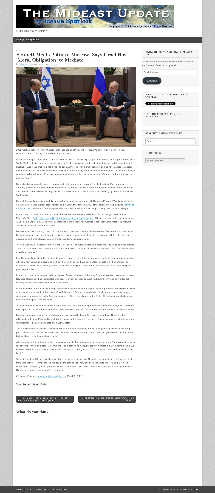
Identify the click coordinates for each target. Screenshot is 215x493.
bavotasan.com (191, 489)
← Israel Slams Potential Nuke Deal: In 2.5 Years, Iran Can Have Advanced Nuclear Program (43, 399)
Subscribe (152, 80)
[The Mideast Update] (95, 15)
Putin (43, 384)
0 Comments (52, 64)
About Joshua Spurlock (27, 39)
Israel (35, 384)
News (18, 50)
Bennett (26, 384)
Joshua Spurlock (25, 64)
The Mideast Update (40, 489)
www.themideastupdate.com (52, 376)
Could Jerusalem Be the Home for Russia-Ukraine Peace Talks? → (108, 399)
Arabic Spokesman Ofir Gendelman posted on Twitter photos (63, 218)
